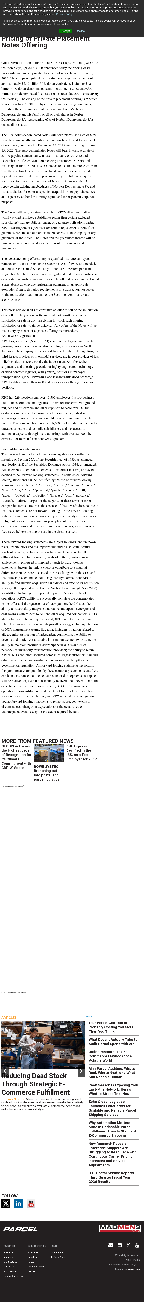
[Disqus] (50, 840)
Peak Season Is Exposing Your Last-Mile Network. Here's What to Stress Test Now (113, 1089)
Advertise (8, 1252)
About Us (8, 1257)
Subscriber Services (37, 1245)
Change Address (36, 1266)
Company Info (10, 1245)
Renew (31, 1262)
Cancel (31, 1271)
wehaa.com (134, 1269)
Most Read (90, 1017)
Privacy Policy (64, 14)
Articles (9, 1017)
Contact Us (9, 1266)
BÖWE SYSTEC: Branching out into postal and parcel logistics (46, 773)
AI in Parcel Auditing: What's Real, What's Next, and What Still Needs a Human (112, 1072)
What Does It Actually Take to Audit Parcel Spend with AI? (113, 1041)
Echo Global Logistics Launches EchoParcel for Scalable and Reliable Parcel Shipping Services (112, 1108)
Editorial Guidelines (13, 1276)
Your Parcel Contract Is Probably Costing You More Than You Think (111, 1027)
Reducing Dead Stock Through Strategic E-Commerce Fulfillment (36, 1084)
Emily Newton (15, 1099)
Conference (57, 1252)
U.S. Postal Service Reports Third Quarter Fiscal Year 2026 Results (111, 1177)
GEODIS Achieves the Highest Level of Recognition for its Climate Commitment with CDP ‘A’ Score (16, 757)
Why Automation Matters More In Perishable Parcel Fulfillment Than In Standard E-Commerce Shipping (112, 1129)
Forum (54, 1245)
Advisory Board (58, 1257)
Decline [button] (80, 31)
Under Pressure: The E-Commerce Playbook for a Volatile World (110, 1056)
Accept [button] (66, 31)
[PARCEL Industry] (20, 1229)
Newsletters (33, 1257)
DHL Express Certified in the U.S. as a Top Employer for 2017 (81, 752)
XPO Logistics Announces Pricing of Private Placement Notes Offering (46, 38)
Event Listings (10, 1262)
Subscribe (33, 1252)
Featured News (53, 741)
